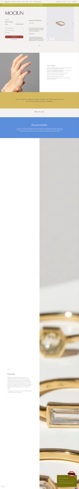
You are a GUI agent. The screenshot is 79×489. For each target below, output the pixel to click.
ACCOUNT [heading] (64, 1)
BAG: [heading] (69, 1)
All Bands (7, 19)
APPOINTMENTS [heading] (58, 1)
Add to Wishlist (14, 39)
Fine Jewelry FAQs (40, 40)
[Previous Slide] (47, 24)
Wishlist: (74, 1)
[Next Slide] (72, 24)
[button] (1, 1)
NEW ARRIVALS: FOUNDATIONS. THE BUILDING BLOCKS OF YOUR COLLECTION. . (23, 4)
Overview (11, 374)
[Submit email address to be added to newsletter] (74, 480)
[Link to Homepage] (14, 13)
